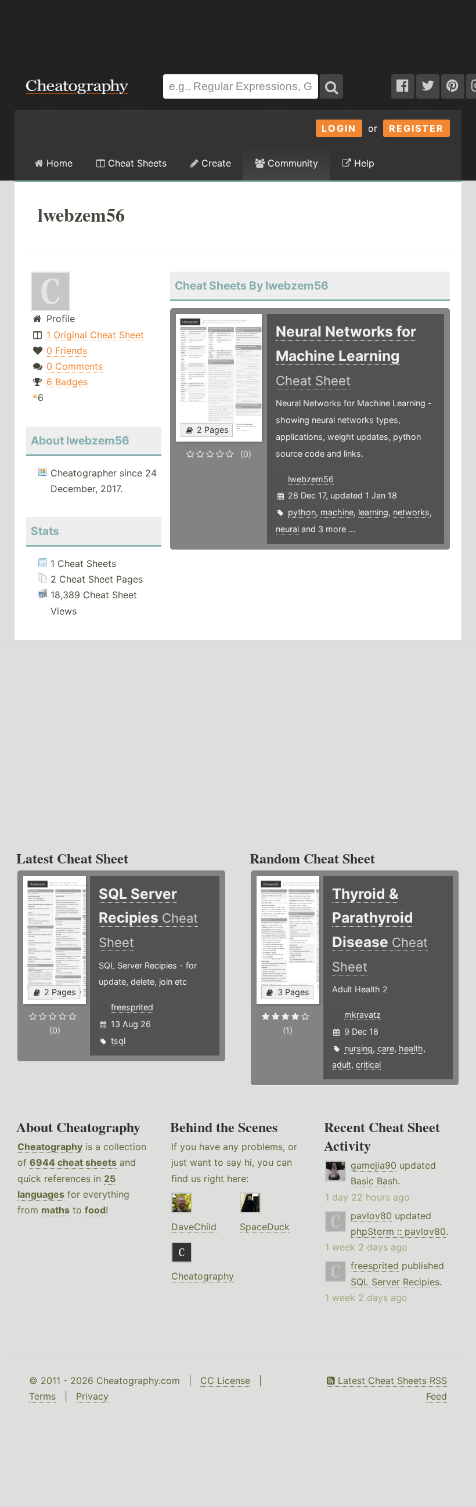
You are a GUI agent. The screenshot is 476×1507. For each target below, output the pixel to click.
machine (337, 512)
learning (373, 512)
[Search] (331, 86)
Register (416, 128)
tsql (118, 1041)
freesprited (132, 1007)
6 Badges (67, 382)
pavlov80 (371, 1215)
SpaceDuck (265, 1227)
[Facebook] (402, 86)
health (411, 1048)
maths (55, 1210)
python (302, 512)
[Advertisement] (238, 31)
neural (287, 529)
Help (362, 163)
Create (215, 163)
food (95, 1210)
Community (291, 163)
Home (58, 163)
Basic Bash (374, 1181)
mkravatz (362, 1015)
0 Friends (66, 350)
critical (368, 1064)
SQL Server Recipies (395, 1282)
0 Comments (74, 366)
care (385, 1048)
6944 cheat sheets (73, 1162)
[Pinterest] (452, 86)
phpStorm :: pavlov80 (398, 1231)
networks (411, 512)
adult (341, 1064)
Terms (42, 1396)
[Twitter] (427, 86)
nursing (358, 1048)
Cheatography (49, 1146)
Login (339, 128)
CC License (225, 1380)
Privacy (92, 1396)
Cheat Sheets (136, 163)
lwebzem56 (311, 479)
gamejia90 (373, 1165)
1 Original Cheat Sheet (95, 335)
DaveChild (194, 1227)
